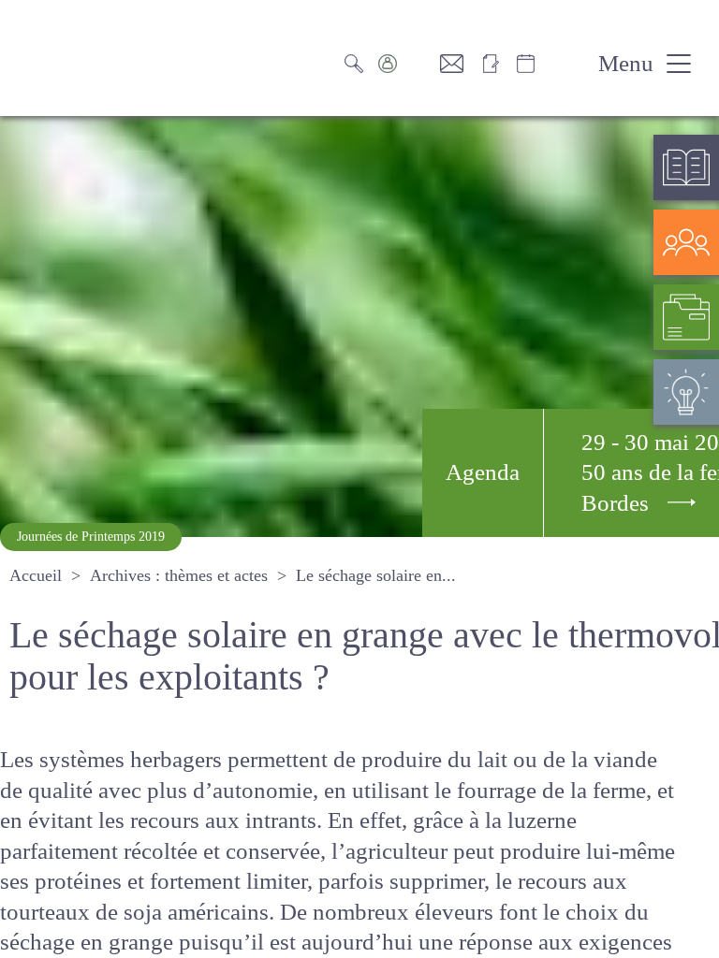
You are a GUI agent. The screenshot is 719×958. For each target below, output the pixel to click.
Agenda (483, 472)
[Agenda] (545, 63)
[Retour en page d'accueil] (103, 58)
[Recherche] (359, 63)
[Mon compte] (406, 63)
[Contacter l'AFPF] (458, 63)
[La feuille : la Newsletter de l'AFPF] (497, 63)
